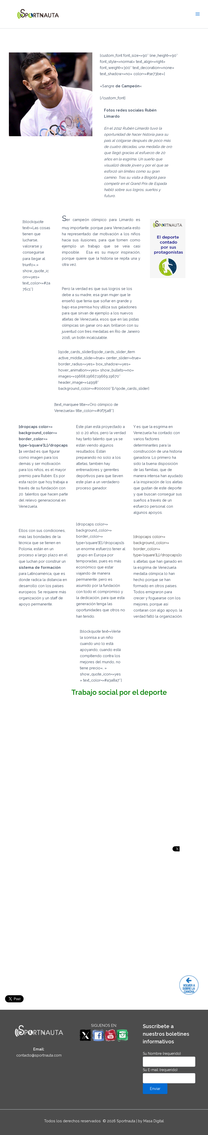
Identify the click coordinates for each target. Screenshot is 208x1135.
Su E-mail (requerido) (160, 1070)
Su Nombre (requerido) (162, 1053)
